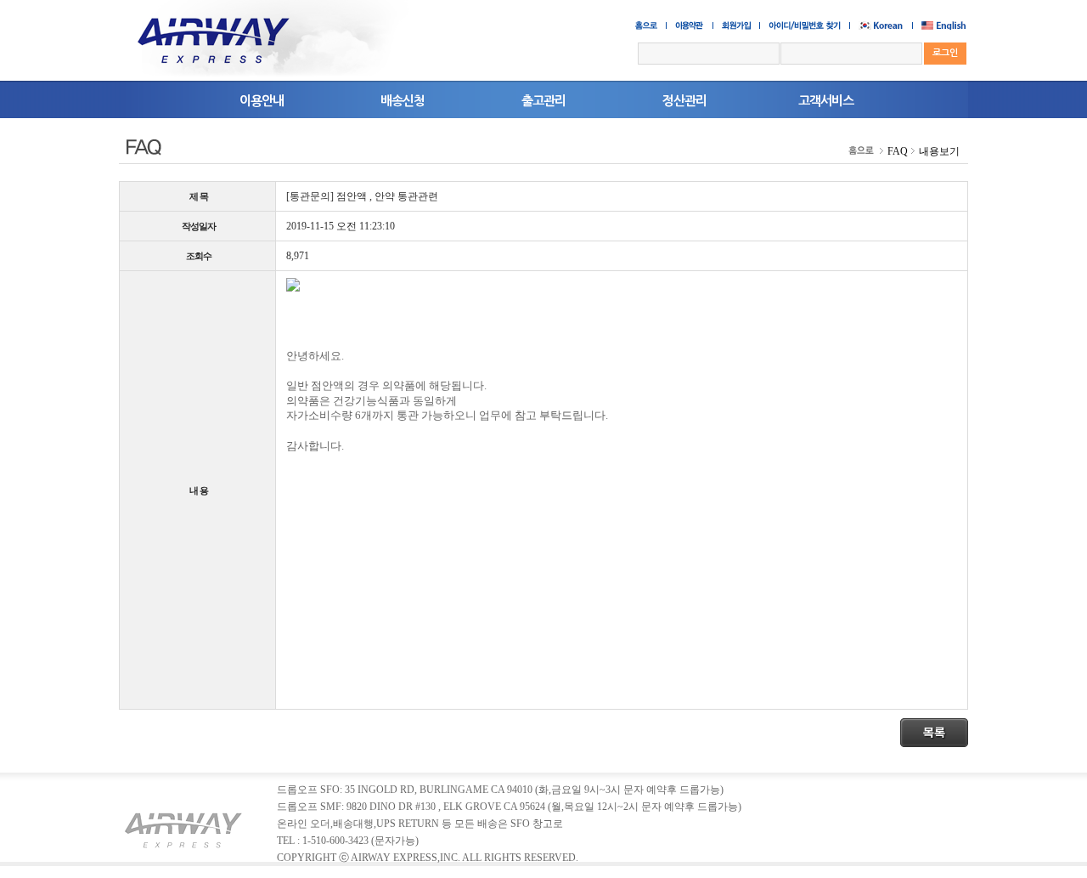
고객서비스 (825, 100)
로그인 (945, 53)
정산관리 (684, 100)
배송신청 (402, 100)
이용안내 (261, 100)
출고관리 (543, 100)
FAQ (897, 151)
